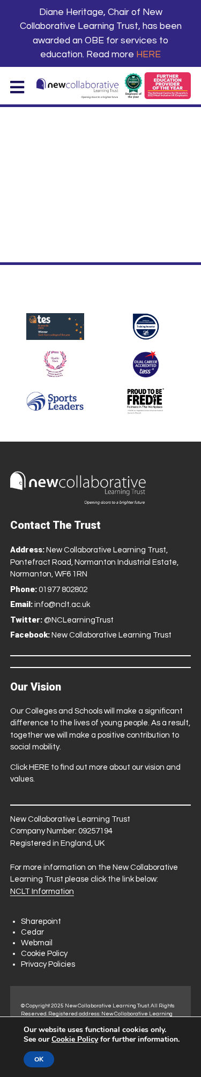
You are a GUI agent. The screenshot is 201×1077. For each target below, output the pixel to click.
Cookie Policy (44, 954)
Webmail (37, 943)
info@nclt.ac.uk (62, 605)
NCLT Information (42, 892)
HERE (148, 54)
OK (38, 1059)
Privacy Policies (48, 964)
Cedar (32, 932)
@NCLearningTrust (79, 620)
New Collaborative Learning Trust (111, 635)
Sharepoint (41, 921)
